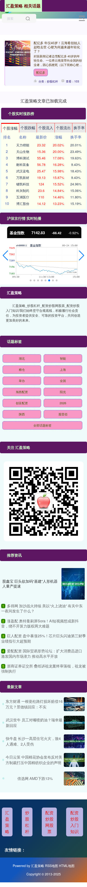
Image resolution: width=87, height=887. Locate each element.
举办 (22, 380)
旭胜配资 (22, 392)
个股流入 (45, 127)
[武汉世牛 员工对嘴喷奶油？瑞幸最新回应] (74, 723)
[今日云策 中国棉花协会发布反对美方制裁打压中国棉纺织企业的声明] (74, 760)
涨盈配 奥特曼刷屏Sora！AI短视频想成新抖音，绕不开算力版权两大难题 (40, 623)
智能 (63, 358)
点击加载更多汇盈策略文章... (43, 101)
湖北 (22, 358)
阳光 (63, 392)
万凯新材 (22, 177)
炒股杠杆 (27, 821)
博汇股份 (22, 203)
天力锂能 (22, 145)
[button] (5, 255)
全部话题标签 (42, 425)
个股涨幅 (10, 128)
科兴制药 (22, 190)
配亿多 (40, 72)
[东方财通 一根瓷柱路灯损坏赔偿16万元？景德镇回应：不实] (74, 704)
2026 (63, 403)
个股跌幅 (27, 127)
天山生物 (22, 151)
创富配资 (22, 403)
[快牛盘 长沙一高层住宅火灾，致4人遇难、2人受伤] (74, 741)
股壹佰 (63, 414)
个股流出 (63, 127)
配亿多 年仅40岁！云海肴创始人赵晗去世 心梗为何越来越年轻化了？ (57, 46)
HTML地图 (66, 865)
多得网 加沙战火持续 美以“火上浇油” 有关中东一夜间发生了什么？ (42, 608)
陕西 (22, 414)
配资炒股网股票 (49, 821)
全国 (63, 380)
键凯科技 (22, 184)
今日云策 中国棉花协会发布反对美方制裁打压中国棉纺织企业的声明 (34, 759)
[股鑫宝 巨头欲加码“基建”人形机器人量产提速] (73, 584)
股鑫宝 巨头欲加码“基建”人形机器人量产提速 (30, 583)
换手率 (79, 127)
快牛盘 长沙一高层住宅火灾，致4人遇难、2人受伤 (33, 741)
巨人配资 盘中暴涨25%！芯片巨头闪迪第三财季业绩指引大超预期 (43, 638)
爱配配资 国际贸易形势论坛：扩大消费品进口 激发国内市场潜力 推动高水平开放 (41, 653)
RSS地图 (51, 865)
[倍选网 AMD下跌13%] (74, 778)
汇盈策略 (7, 821)
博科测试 (22, 158)
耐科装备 (22, 164)
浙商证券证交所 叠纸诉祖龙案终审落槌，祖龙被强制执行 (43, 668)
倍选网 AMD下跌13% (35, 778)
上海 (63, 369)
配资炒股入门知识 (74, 821)
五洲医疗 (22, 197)
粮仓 (22, 369)
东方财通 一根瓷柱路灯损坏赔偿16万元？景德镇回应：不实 (34, 704)
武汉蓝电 (22, 171)
